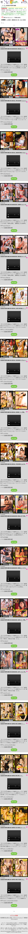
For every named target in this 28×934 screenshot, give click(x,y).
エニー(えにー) (6, 225)
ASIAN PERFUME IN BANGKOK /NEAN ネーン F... (13, 256)
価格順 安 (14, 20)
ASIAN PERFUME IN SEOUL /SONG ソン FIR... (12, 412)
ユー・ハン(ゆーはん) (8, 848)
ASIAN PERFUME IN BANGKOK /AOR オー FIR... (13, 620)
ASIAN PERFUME (8, 72)
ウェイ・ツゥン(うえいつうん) (10, 900)
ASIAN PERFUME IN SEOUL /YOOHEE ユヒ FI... (12, 464)
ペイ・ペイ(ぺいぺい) (8, 796)
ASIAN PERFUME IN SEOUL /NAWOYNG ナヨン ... (13, 152)
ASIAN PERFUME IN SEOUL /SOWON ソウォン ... (13, 360)
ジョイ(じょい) (6, 693)
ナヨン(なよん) (6, 173)
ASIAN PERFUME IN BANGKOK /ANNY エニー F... (13, 204)
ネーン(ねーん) (6, 70)
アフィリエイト (14, 919)
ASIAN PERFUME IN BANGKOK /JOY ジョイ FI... (13, 672)
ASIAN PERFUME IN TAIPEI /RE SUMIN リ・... (12, 723)
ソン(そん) (5, 433)
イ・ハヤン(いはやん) (8, 329)
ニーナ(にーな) (6, 589)
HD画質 (14, 75)
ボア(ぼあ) (5, 537)
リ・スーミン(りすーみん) (9, 744)
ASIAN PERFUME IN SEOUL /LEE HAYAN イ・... (13, 308)
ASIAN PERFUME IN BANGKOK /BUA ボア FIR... (13, 516)
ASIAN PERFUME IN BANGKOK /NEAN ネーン (12, 49)
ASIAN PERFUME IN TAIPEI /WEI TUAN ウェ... (12, 879)
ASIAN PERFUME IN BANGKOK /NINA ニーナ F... (13, 568)
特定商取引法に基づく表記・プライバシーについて (11, 917)
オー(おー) (5, 641)
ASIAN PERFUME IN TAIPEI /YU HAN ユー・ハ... (13, 827)
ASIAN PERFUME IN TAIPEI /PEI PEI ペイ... (11, 775)
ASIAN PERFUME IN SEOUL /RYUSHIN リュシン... (13, 100)
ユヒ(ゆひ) (5, 485)
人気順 (9, 20)
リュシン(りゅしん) (7, 121)
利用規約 (26, 917)
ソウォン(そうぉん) (7, 381)
